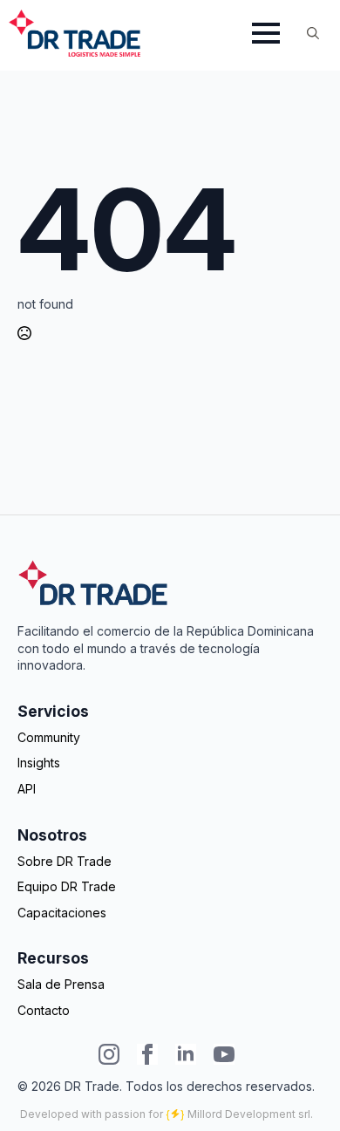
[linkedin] (185, 1054)
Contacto (43, 1010)
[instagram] (109, 1054)
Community (48, 737)
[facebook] (147, 1054)
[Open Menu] (266, 33)
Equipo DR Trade (66, 886)
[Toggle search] (313, 33)
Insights (38, 762)
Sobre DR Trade (64, 861)
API (26, 788)
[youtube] (224, 1054)
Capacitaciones (61, 912)
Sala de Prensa (61, 984)
